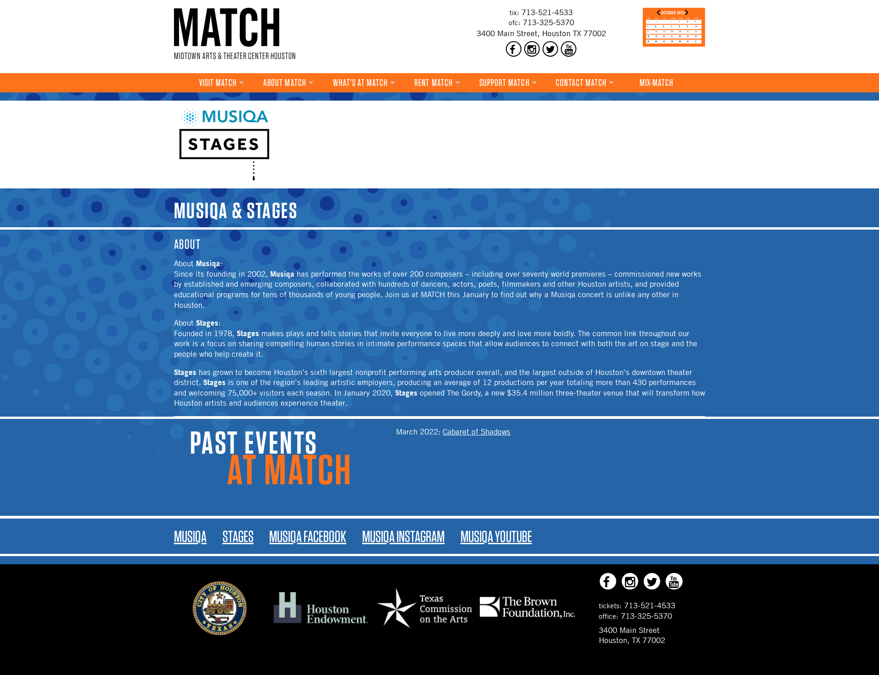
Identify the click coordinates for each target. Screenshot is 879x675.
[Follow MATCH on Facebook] (513, 49)
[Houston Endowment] (321, 623)
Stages (238, 536)
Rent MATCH (433, 82)
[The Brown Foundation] (527, 618)
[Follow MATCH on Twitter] (550, 49)
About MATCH (284, 82)
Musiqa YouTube (496, 536)
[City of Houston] (220, 633)
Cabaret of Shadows (476, 431)
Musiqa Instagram (403, 536)
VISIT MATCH (218, 82)
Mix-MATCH (657, 82)
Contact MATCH (581, 82)
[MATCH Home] (226, 27)
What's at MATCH (360, 82)
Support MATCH (504, 82)
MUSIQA (190, 536)
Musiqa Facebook (307, 536)
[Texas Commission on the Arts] (424, 628)
